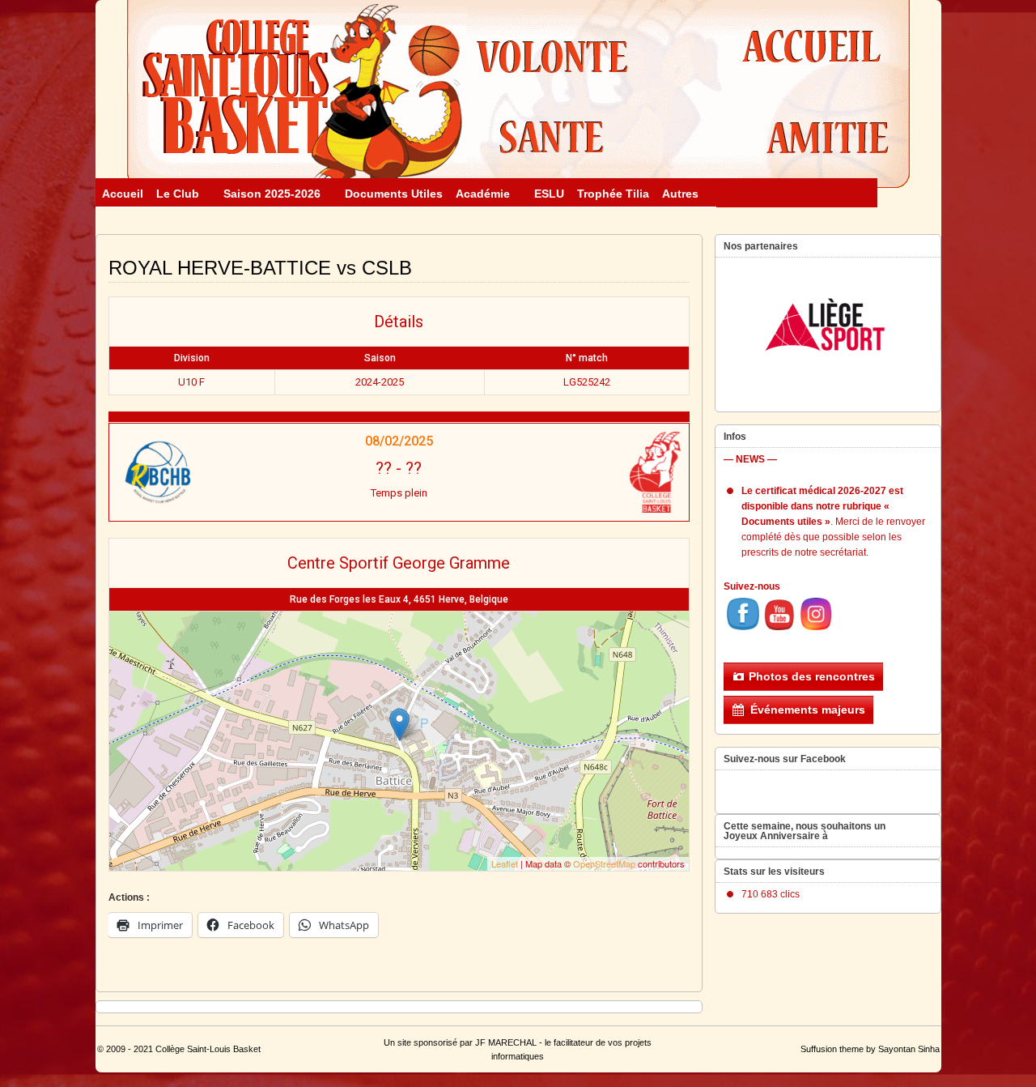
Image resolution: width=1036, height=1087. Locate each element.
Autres (680, 193)
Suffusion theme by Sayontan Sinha (870, 1049)
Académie (483, 193)
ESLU (549, 193)
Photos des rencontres (812, 676)
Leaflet (504, 863)
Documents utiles (394, 193)
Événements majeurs (807, 709)
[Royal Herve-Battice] (212, 472)
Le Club (177, 193)
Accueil (122, 193)
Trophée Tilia (613, 193)
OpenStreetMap (604, 863)
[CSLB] (584, 472)
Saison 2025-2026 (272, 193)
